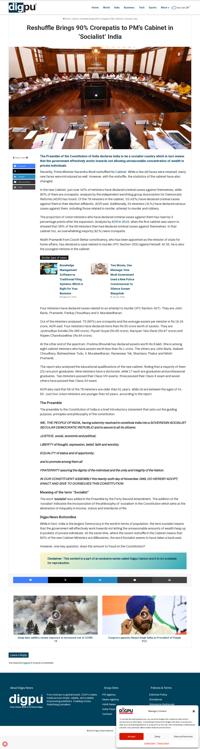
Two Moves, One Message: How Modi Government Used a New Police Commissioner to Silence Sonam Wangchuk (122, 279)
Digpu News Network (103, 731)
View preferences (183, 736)
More (164, 7)
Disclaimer (155, 699)
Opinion (75, 19)
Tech (142, 7)
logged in (27, 663)
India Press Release (114, 709)
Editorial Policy (158, 694)
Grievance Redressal (161, 704)
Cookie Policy (150, 743)
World (106, 7)
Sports (153, 7)
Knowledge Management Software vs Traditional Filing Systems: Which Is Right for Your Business (71, 279)
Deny (157, 736)
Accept (131, 736)
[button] (193, 711)
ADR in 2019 (120, 221)
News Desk (20, 158)
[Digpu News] (23, 7)
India (117, 7)
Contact (107, 714)
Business (129, 7)
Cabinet (120, 172)
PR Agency (109, 694)
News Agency (110, 699)
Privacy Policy (163, 743)
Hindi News (109, 704)
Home (95, 7)
